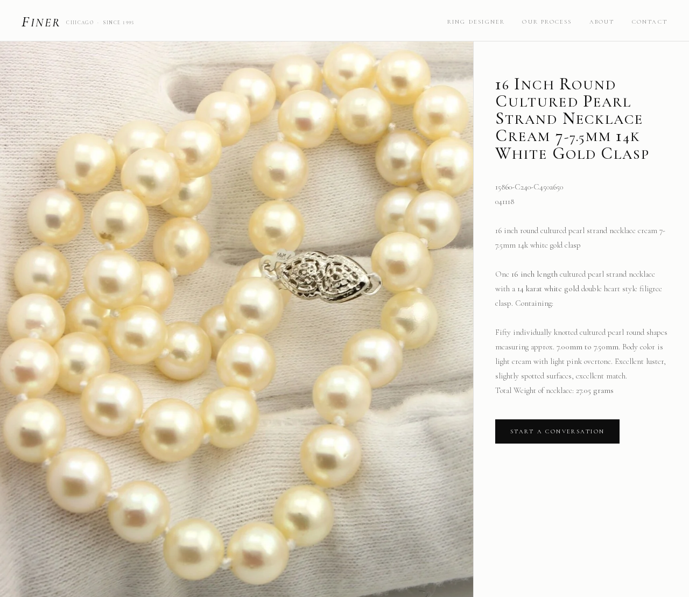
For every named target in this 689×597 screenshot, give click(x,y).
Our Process (547, 21)
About (602, 21)
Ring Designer (476, 21)
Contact (649, 21)
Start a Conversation (557, 431)
